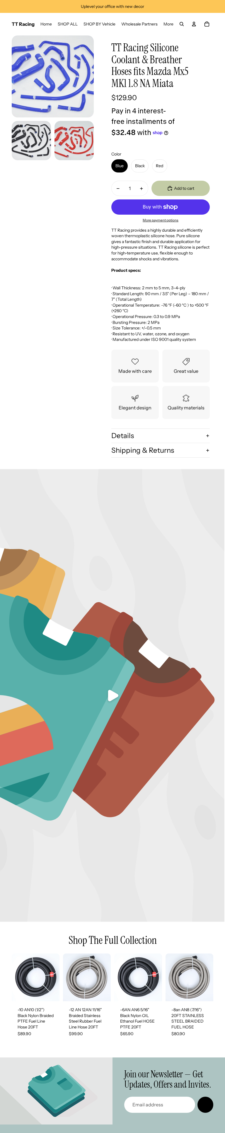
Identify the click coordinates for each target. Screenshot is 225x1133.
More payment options (160, 220)
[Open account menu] (194, 24)
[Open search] (181, 24)
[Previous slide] (16, 977)
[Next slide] (54, 977)
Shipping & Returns (142, 450)
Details (122, 435)
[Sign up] (205, 1105)
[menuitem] (168, 24)
